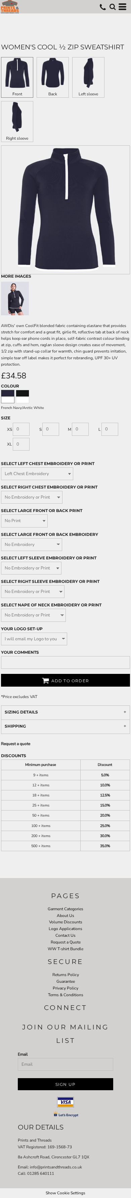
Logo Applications (65, 928)
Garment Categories (65, 909)
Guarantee (65, 981)
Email (23, 1054)
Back (52, 94)
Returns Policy (65, 974)
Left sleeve (88, 94)
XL (9, 444)
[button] (112, 6)
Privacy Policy (65, 988)
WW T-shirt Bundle (65, 949)
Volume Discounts (65, 922)
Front (17, 94)
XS (9, 429)
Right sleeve (17, 138)
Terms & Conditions (65, 995)
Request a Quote (66, 942)
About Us (65, 915)
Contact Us (65, 935)
